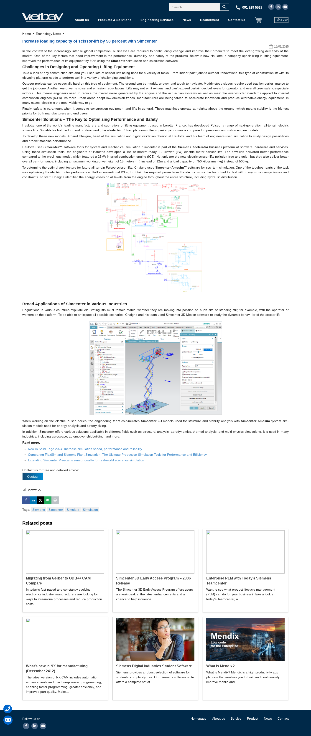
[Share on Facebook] (26, 500)
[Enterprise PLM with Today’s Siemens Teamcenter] (245, 551)
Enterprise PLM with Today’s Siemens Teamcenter (238, 580)
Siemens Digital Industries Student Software (154, 666)
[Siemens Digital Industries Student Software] (155, 639)
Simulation (90, 509)
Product (252, 718)
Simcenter (55, 509)
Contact (283, 718)
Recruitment (209, 20)
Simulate (73, 509)
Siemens (38, 509)
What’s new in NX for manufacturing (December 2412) (57, 668)
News (187, 20)
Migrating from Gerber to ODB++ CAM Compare (58, 580)
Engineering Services (156, 20)
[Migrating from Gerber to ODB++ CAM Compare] (65, 551)
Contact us (236, 20)
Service (236, 718)
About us (82, 20)
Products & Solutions (114, 20)
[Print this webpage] (55, 500)
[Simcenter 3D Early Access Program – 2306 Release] (155, 551)
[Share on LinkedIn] (33, 500)
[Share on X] (40, 500)
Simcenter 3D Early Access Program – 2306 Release (153, 580)
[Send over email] (47, 500)
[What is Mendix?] (245, 639)
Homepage (198, 718)
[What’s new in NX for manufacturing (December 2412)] (65, 639)
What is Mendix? (220, 666)
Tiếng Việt (281, 20)
